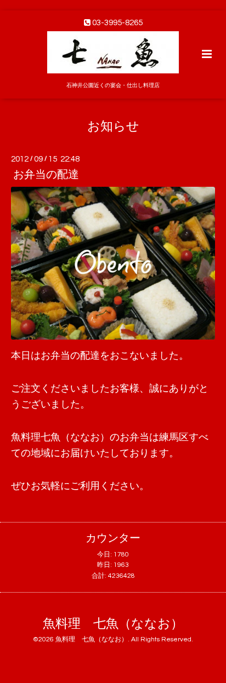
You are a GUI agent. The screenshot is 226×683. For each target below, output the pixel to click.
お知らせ (113, 126)
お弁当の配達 (46, 174)
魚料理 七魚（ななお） (113, 624)
